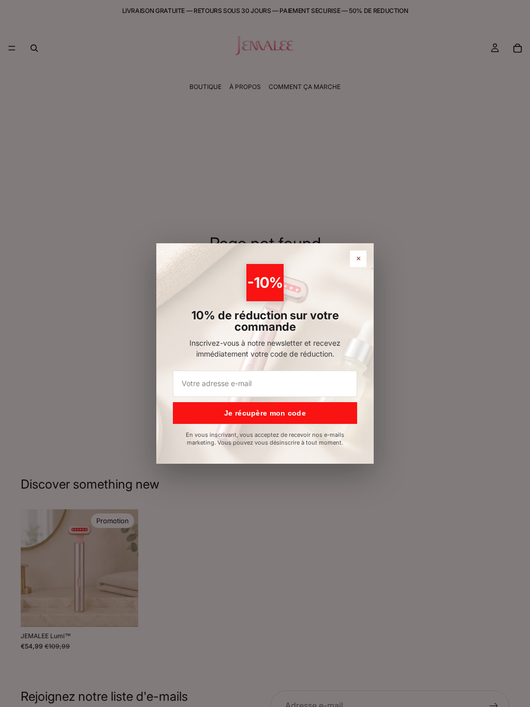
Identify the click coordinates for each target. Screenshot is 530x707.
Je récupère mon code (265, 413)
